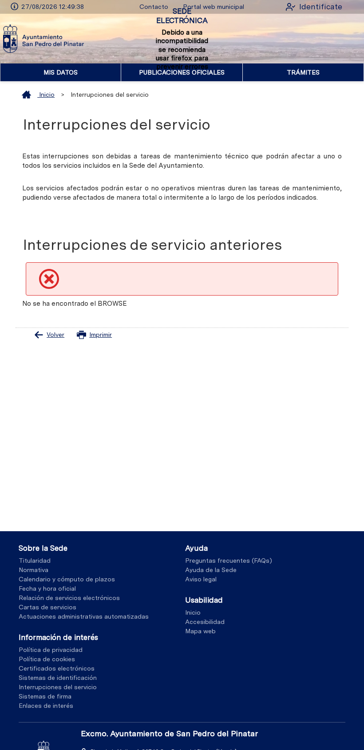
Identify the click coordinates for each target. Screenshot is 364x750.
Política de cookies (47, 659)
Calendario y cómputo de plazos (67, 579)
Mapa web (200, 631)
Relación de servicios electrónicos (69, 597)
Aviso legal (201, 579)
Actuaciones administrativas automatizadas (84, 616)
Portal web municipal (213, 7)
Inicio (46, 94)
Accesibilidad (205, 621)
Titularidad (35, 560)
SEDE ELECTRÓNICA (182, 16)
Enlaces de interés (46, 705)
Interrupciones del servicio (58, 687)
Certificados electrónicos (57, 668)
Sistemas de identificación (58, 677)
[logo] (43, 38)
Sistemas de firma (45, 696)
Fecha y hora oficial (47, 588)
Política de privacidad (51, 649)
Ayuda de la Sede (211, 569)
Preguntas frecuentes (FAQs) (228, 560)
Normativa (33, 569)
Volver (55, 334)
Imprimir (100, 334)
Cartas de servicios (47, 607)
